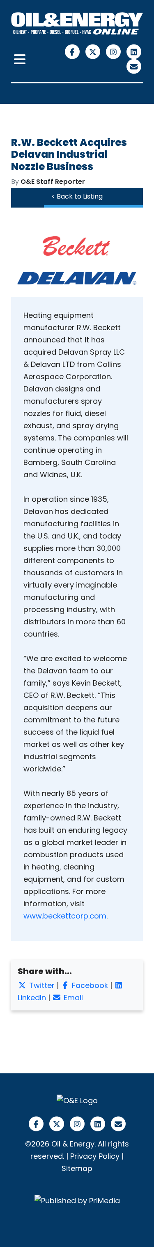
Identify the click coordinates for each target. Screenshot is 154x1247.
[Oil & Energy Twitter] (93, 51)
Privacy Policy (95, 1156)
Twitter (41, 985)
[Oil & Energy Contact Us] (133, 66)
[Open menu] (19, 59)
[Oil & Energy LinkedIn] (133, 51)
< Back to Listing (77, 196)
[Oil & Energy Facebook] (73, 51)
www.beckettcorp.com (64, 916)
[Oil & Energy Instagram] (114, 51)
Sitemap (77, 1168)
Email (72, 997)
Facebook (89, 985)
